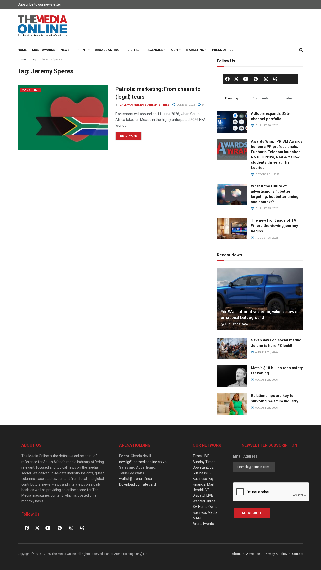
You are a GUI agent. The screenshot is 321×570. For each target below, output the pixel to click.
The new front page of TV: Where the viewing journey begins (274, 225)
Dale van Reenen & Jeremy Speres (144, 104)
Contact (297, 554)
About (236, 554)
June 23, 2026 (185, 104)
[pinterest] (255, 78)
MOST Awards (43, 50)
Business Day (203, 479)
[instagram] (266, 78)
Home (22, 50)
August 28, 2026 (236, 324)
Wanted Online (204, 501)
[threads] (275, 79)
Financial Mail (203, 484)
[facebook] (227, 78)
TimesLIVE (201, 456)
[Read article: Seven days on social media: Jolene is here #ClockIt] (232, 348)
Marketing (195, 50)
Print (82, 50)
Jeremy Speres (51, 59)
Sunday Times (204, 462)
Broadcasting (107, 50)
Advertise (253, 554)
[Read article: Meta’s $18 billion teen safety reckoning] (232, 376)
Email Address (245, 456)
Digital (133, 50)
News (65, 50)
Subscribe (252, 513)
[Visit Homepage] (43, 26)
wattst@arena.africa (135, 479)
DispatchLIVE (203, 495)
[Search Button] (300, 50)
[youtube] (245, 78)
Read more (131, 134)
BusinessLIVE (203, 473)
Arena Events (203, 524)
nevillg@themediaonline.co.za (143, 462)
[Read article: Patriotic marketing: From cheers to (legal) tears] (63, 117)
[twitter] (236, 79)
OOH (174, 50)
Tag (33, 59)
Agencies (155, 50)
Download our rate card (137, 484)
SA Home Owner (206, 507)
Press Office (222, 50)
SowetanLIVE (203, 467)
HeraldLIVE (201, 490)
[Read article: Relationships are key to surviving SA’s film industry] (232, 404)
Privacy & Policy (276, 554)
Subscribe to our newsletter (39, 4)
